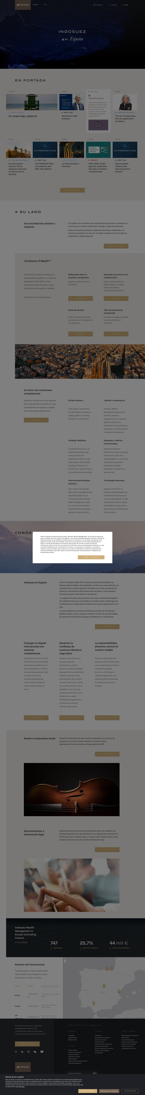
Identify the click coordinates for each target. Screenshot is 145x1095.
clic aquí (21, 1086)
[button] (91, 557)
